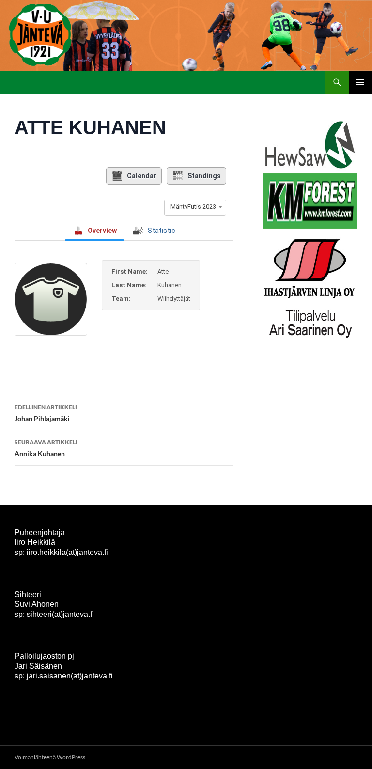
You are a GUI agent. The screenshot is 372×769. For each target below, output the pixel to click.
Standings (204, 176)
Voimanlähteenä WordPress (50, 757)
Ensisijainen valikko (360, 82)
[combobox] (195, 207)
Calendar (141, 176)
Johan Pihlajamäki (46, 413)
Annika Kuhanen (46, 448)
